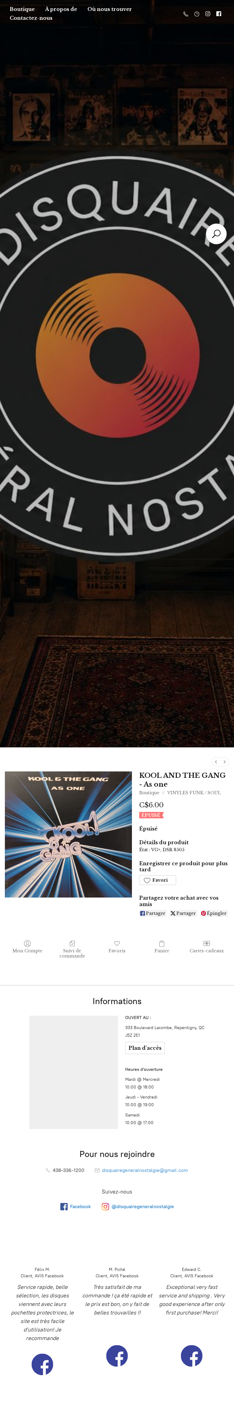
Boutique (22, 9)
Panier (161, 951)
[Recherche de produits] (216, 233)
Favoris (117, 951)
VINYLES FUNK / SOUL (194, 792)
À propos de (61, 9)
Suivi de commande (72, 953)
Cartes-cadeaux (207, 951)
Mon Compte (27, 951)
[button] (157, 880)
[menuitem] (216, 761)
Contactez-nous (31, 18)
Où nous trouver (109, 9)
